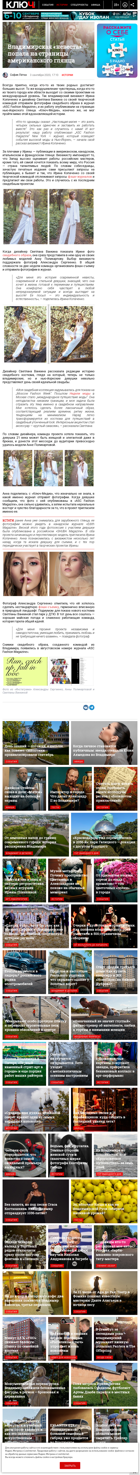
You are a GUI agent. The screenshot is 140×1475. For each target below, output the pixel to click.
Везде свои (104, 1357)
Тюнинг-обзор (106, 1265)
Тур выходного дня (86, 853)
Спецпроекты (79, 4)
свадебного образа (17, 255)
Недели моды (80, 393)
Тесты (55, 807)
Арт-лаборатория (16, 899)
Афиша (95, 4)
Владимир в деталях (19, 853)
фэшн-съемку (48, 607)
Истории (62, 4)
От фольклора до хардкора (90, 945)
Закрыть (70, 1465)
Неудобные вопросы (87, 1036)
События (47, 4)
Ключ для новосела (64, 1357)
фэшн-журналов (80, 176)
